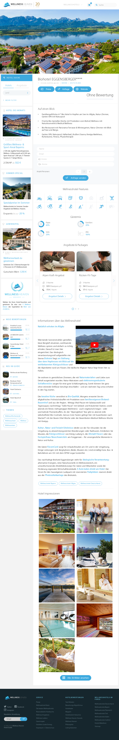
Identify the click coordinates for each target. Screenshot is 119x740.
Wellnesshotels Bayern (102, 707)
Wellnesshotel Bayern (48, 483)
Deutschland (75, 83)
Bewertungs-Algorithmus (74, 705)
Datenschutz (49, 728)
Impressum (40, 728)
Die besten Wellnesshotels (45, 708)
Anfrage (65, 89)
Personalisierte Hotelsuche (45, 712)
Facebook (20, 707)
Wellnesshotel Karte (42, 705)
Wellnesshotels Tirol (101, 713)
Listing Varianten (71, 728)
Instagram (10, 710)
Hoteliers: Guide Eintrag (44, 724)
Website (84, 89)
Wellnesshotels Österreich (103, 710)
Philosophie (69, 724)
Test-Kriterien (69, 702)
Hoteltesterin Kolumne (73, 715)
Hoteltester (69, 708)
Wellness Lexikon (42, 718)
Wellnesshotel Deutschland (90, 483)
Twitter (9, 707)
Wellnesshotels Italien (102, 717)
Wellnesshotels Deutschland (104, 704)
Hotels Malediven (100, 723)
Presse (38, 702)
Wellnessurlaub (10, 421)
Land (7, 93)
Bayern (64, 83)
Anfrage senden (78, 178)
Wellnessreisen (10, 425)
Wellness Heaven (71, 721)
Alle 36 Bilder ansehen (78, 678)
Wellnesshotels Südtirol (102, 720)
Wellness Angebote (42, 715)
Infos (9, 69)
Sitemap (97, 726)
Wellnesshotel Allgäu (68, 483)
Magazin (68, 712)
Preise (48, 89)
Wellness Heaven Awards (73, 718)
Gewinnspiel (40, 721)
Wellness (23, 421)
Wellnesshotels (72, 5)
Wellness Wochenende (12, 416)
